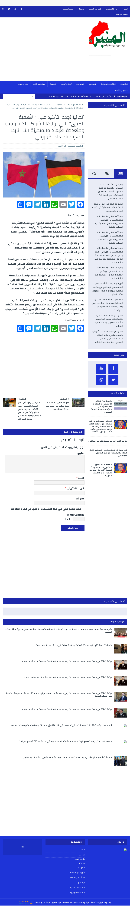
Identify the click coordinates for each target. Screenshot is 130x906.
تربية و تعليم (66, 84)
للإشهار (81, 9)
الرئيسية (124, 84)
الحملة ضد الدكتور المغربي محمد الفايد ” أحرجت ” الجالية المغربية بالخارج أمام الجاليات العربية (100, 470)
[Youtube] (15, 9)
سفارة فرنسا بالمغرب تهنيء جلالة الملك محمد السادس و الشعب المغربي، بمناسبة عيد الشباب (109, 321)
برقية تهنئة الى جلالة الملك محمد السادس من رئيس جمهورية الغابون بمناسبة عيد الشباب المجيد (109, 221)
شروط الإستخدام (111, 9)
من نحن (81, 855)
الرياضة (53, 84)
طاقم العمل (79, 859)
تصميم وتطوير (58, 902)
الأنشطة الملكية (108, 84)
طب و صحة (23, 84)
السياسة (80, 84)
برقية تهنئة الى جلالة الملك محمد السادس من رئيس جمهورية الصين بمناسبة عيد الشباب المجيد (109, 237)
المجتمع (92, 84)
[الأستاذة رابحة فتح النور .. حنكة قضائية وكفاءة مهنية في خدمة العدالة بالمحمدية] (120, 649)
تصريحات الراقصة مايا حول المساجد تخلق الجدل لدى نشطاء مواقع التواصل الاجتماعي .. (108, 452)
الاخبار (60, 146)
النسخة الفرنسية (68, 9)
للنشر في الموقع (95, 9)
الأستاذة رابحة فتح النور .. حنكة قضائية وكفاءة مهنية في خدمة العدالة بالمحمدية (107, 207)
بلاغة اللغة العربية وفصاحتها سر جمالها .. (107, 441)
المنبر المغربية (74, 146)
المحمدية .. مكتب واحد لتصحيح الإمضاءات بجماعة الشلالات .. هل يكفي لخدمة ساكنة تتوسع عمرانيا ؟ (107, 305)
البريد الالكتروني (75, 488)
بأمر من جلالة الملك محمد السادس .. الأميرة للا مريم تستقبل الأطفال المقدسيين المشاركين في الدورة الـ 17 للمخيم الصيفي (110, 191)
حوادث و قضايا (39, 84)
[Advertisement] (42, 51)
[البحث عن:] (19, 96)
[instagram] (3, 9)
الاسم (81, 478)
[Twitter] (9, 9)
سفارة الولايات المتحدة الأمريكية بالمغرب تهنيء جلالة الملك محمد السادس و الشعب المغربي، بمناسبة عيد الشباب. (107, 337)
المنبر (126, 9)
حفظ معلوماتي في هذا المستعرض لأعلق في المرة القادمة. (45, 508)
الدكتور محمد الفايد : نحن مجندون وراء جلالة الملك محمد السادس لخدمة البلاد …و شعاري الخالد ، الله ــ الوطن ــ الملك (100, 426)
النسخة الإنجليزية (122, 14)
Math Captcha (75, 514)
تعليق (80, 453)
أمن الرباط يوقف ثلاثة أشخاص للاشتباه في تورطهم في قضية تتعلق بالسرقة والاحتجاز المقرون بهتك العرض (107, 289)
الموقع (80, 498)
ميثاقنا (82, 863)
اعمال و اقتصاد (121, 90)
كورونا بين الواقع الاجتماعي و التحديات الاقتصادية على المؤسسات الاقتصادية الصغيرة (101, 406)
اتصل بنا (81, 867)
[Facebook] (21, 9)
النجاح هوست (39, 902)
